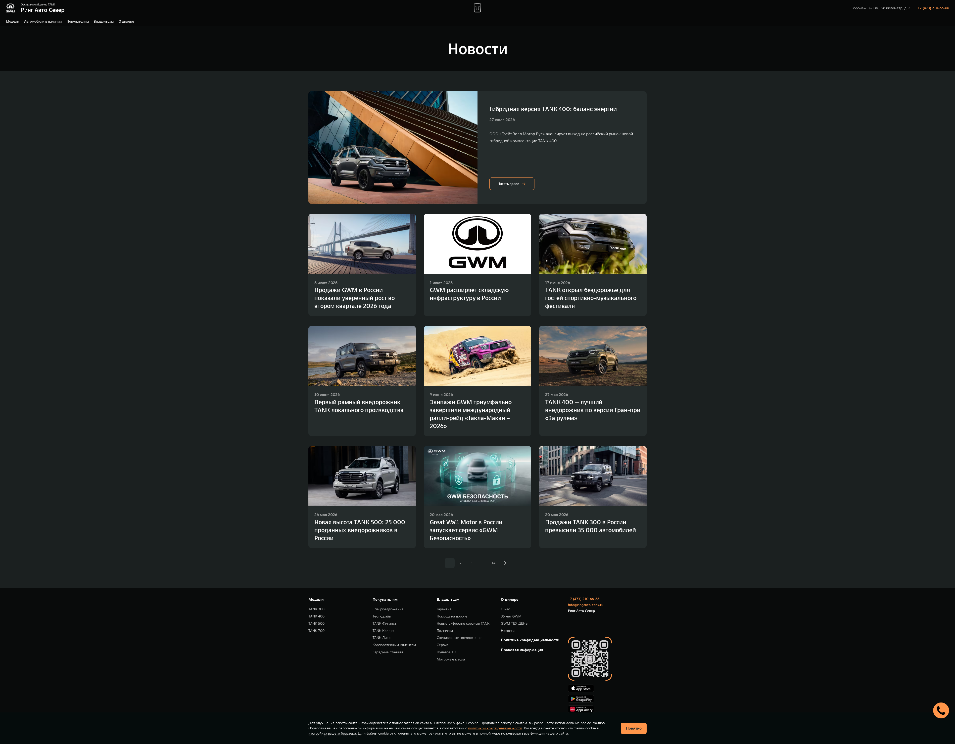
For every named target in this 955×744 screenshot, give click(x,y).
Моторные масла (451, 659)
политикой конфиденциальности (495, 728)
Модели (12, 21)
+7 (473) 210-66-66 (933, 8)
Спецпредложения (388, 609)
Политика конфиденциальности (530, 639)
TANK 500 (316, 623)
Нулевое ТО (446, 652)
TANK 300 (316, 609)
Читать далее (508, 183)
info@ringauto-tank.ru (585, 605)
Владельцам (104, 21)
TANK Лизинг (383, 638)
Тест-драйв (382, 616)
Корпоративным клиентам (394, 645)
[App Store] (607, 688)
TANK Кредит (383, 631)
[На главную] (10, 7)
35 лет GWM (511, 616)
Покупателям (78, 21)
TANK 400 (316, 616)
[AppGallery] (607, 709)
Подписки (445, 631)
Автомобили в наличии (43, 21)
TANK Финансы (385, 623)
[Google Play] (607, 698)
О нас (505, 609)
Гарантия (444, 609)
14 (493, 563)
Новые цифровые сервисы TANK (463, 623)
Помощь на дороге (452, 616)
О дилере (126, 21)
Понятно (634, 728)
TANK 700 (316, 631)
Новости (508, 631)
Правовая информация (522, 649)
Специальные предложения (459, 638)
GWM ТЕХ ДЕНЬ (514, 623)
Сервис (442, 645)
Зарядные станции (388, 652)
